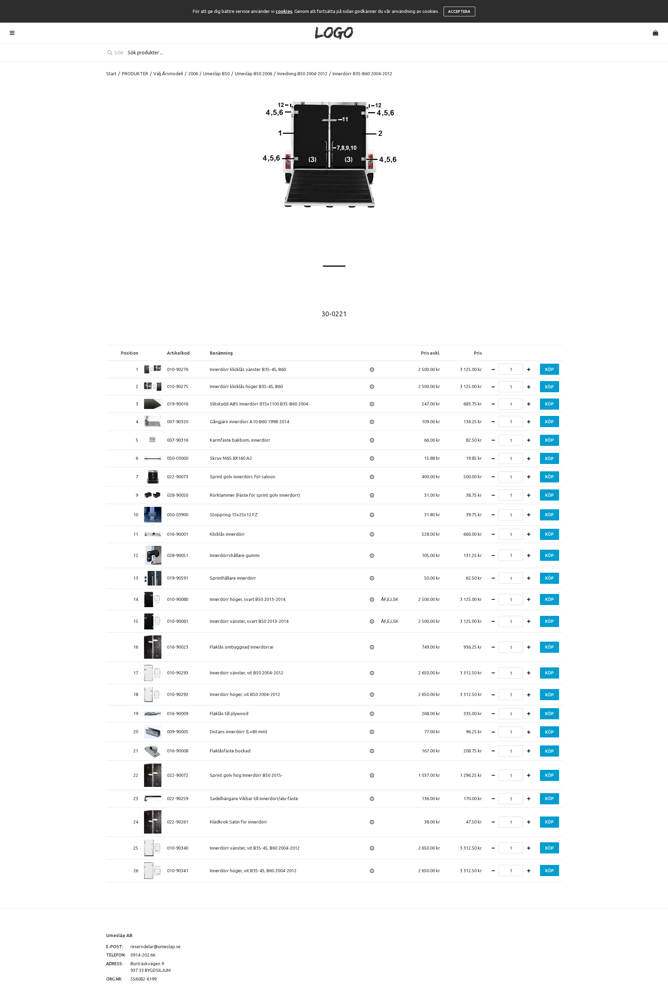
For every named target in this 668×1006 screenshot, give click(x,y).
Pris (478, 352)
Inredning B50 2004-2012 (302, 73)
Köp (549, 369)
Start (111, 73)
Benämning (221, 352)
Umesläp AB (119, 935)
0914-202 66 (142, 954)
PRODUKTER (135, 73)
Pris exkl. (430, 352)
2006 (193, 73)
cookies (284, 11)
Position (129, 352)
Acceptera (459, 11)
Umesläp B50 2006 (253, 73)
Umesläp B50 (216, 73)
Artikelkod (178, 352)
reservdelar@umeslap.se (155, 946)
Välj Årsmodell (168, 73)
